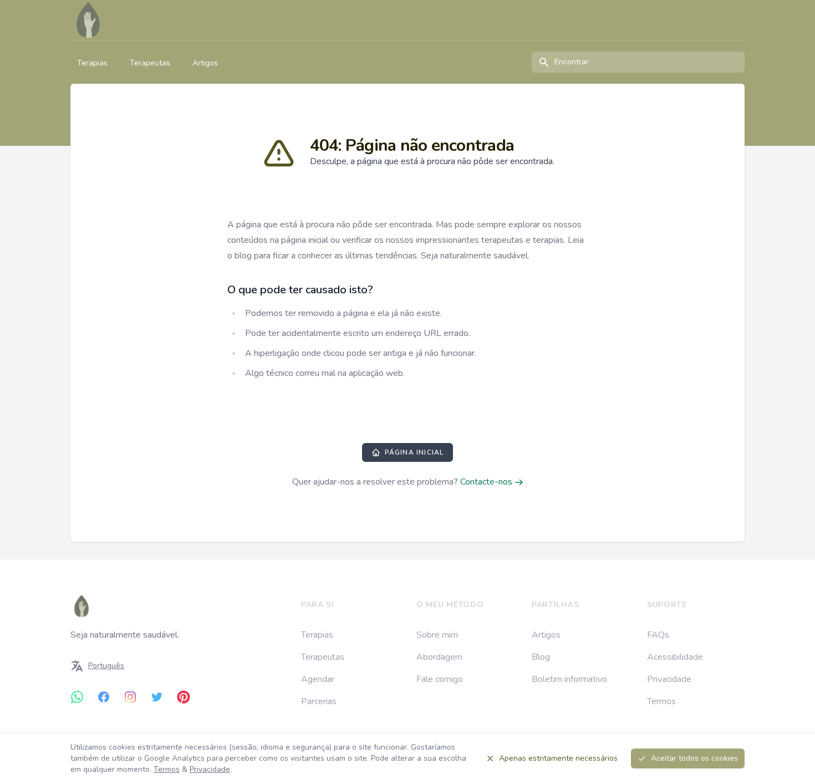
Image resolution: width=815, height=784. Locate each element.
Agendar (317, 679)
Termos (661, 701)
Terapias (92, 63)
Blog (541, 657)
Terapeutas (150, 63)
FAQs (658, 635)
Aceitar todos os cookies (694, 758)
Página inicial (414, 452)
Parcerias (319, 701)
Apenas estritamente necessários (558, 758)
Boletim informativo (569, 679)
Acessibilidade (675, 657)
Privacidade (669, 679)
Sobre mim (437, 635)
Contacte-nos (487, 482)
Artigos (205, 63)
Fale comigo (439, 679)
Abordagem (439, 657)
